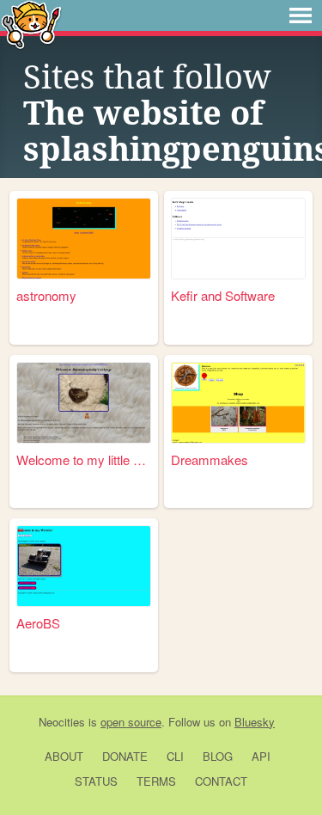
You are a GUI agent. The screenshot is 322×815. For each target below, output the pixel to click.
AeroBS (38, 623)
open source (130, 722)
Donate (125, 756)
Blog (218, 756)
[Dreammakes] (238, 403)
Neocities (62, 722)
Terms (156, 781)
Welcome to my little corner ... (83, 459)
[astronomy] (83, 238)
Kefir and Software (223, 295)
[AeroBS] (83, 566)
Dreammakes (209, 459)
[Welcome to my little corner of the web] (83, 403)
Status (96, 781)
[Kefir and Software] (238, 238)
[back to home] (31, 24)
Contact (221, 781)
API (261, 756)
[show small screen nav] (300, 15)
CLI (175, 756)
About (64, 756)
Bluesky (254, 722)
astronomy (46, 295)
